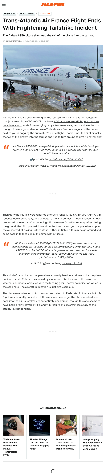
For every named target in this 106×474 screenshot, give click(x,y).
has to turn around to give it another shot (78, 136)
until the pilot (83, 133)
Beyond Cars (9, 14)
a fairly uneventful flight (68, 121)
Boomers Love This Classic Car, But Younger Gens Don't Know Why (66, 444)
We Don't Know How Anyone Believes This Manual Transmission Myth (11, 447)
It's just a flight (55, 133)
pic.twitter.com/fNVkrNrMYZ (66, 159)
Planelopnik (45, 14)
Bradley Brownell (14, 41)
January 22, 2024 (86, 165)
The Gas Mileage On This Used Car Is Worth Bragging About (39, 444)
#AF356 (20, 250)
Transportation (27, 14)
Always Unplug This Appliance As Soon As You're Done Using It (92, 444)
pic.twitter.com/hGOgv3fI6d (56, 257)
